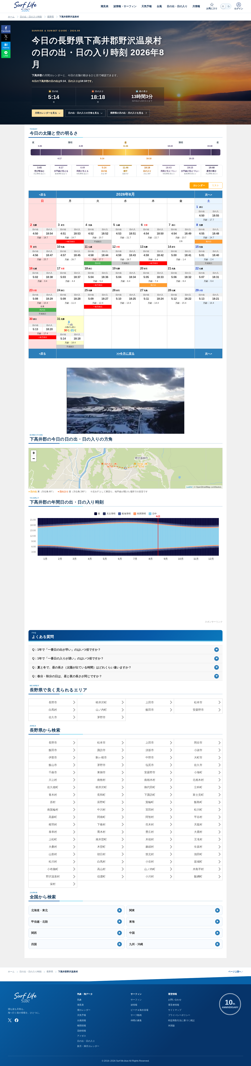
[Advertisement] (125, 594)
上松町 (53, 839)
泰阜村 (53, 831)
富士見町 (198, 794)
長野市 (53, 702)
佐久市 (53, 717)
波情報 (134, 1005)
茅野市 (101, 717)
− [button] (34, 458)
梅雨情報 (81, 1025)
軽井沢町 (101, 702)
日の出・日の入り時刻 (31, 16)
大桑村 (53, 846)
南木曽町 (101, 839)
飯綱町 (198, 876)
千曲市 (53, 772)
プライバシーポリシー (179, 1015)
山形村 (53, 854)
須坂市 (150, 750)
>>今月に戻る (125, 353)
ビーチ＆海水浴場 (139, 1010)
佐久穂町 (52, 787)
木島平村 (198, 869)
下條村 (101, 824)
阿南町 (101, 816)
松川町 (198, 809)
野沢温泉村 (53, 876)
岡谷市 (198, 742)
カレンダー (199, 185)
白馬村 (53, 709)
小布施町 (52, 869)
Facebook (5, 31)
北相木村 (198, 779)
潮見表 (80, 1005)
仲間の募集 (136, 1020)
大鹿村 (198, 831)
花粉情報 (81, 1030)
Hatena (6, 47)
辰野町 (101, 802)
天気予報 (81, 1015)
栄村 (52, 883)
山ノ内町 (101, 709)
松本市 (198, 702)
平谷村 (198, 816)
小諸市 (198, 750)
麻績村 (150, 846)
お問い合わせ (174, 999)
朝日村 (101, 854)
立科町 (198, 787)
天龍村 (198, 824)
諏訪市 (101, 750)
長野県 (50, 16)
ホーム (11, 16)
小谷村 (150, 861)
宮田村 (150, 809)
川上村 (53, 779)
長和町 (101, 794)
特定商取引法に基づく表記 (181, 1020)
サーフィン (136, 999)
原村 (52, 802)
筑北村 (150, 854)
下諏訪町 (149, 794)
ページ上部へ (235, 971)
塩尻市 (150, 764)
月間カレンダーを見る (46, 113)
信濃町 (101, 876)
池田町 (198, 854)
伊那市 (53, 757)
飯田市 (150, 709)
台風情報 (81, 1020)
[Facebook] (16, 1020)
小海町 (198, 772)
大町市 (198, 757)
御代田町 (149, 787)
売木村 (150, 824)
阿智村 (150, 816)
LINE (6, 56)
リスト (215, 185)
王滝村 (198, 839)
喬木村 (101, 831)
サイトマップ (174, 1010)
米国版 (171, 1025)
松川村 (53, 861)
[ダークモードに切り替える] (225, 6)
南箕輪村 (52, 809)
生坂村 (198, 846)
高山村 (101, 869)
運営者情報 (173, 1005)
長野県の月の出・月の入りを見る (126, 113)
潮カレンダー (83, 1010)
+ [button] (34, 453)
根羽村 (53, 824)
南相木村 (149, 779)
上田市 (150, 702)
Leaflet (189, 486)
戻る (43, 194)
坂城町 (198, 861)
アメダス (81, 1036)
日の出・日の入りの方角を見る (83, 113)
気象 (79, 999)
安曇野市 (198, 709)
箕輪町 (150, 802)
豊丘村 (150, 831)
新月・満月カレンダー (88, 1046)
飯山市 (53, 764)
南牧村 (101, 779)
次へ (208, 194)
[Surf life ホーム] (26, 6)
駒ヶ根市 (101, 757)
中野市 (150, 757)
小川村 (150, 876)
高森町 (53, 816)
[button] (76, 910)
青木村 (53, 794)
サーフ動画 (136, 1015)
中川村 (101, 809)
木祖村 (150, 839)
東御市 (101, 772)
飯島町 (198, 802)
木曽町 (101, 846)
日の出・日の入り (86, 1041)
